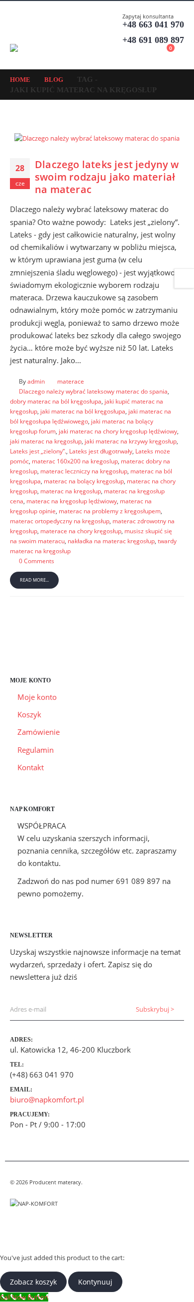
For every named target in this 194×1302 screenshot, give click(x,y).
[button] (19, 31)
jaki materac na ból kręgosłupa (82, 411)
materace (70, 381)
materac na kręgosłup (70, 491)
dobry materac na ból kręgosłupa (55, 401)
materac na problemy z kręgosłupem (110, 511)
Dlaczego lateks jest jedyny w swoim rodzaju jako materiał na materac (107, 177)
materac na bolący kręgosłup (84, 481)
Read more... (34, 580)
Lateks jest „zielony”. (38, 451)
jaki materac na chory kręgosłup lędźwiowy (118, 431)
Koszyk (29, 714)
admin (36, 381)
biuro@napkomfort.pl (47, 1099)
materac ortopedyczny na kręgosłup (59, 521)
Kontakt (30, 767)
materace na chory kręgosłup (80, 531)
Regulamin (35, 750)
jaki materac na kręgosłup (46, 441)
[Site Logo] (37, 48)
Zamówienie (38, 732)
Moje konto (37, 697)
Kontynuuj (95, 1282)
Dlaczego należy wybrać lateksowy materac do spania (93, 391)
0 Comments (36, 561)
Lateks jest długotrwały (100, 451)
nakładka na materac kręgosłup (111, 541)
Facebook (18, 1228)
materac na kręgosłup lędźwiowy (71, 501)
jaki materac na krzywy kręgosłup (131, 441)
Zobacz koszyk (33, 1282)
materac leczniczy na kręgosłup (83, 471)
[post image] (97, 137)
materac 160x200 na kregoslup (75, 461)
